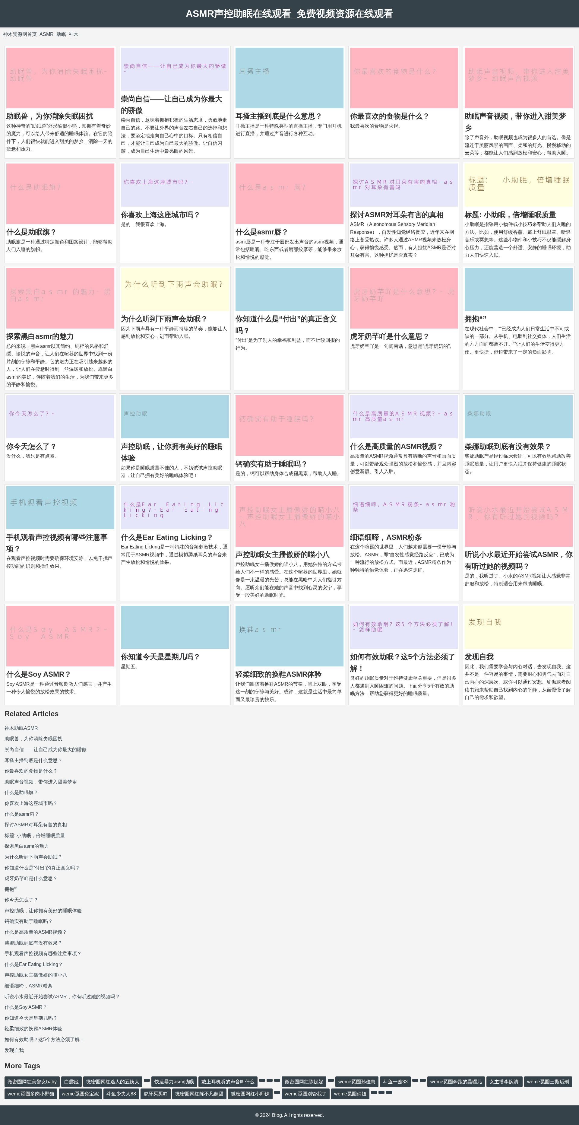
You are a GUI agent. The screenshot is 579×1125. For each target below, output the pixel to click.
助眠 (61, 34)
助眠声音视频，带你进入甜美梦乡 (41, 781)
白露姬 (71, 1081)
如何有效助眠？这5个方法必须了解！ (44, 1039)
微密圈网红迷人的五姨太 (112, 1081)
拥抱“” (475, 319)
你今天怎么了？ (31, 446)
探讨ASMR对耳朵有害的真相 (397, 215)
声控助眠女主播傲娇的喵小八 (283, 554)
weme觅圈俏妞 (350, 1093)
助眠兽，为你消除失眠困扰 (49, 116)
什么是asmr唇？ (262, 232)
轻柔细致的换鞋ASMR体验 (279, 674)
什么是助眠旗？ (31, 232)
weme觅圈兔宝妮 (80, 1093)
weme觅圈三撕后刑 (548, 1081)
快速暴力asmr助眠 (174, 1081)
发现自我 (479, 657)
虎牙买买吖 (156, 1093)
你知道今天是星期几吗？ (161, 657)
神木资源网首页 (20, 34)
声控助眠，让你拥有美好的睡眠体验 (43, 910)
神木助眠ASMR (21, 728)
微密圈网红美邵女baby (32, 1081)
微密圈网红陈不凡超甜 (199, 1093)
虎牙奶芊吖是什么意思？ (390, 336)
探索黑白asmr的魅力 (40, 336)
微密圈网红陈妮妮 (304, 1081)
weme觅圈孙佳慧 (356, 1081)
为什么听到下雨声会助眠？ (164, 319)
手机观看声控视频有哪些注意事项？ (43, 953)
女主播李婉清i (504, 1081)
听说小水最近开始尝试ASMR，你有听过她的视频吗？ (62, 996)
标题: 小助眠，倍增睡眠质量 (510, 215)
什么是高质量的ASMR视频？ (397, 446)
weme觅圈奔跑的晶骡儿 (456, 1081)
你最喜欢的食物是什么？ (390, 116)
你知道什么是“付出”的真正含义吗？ (42, 867)
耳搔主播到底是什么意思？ (279, 116)
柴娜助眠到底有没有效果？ (508, 446)
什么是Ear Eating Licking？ (167, 537)
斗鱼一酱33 (395, 1081)
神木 (73, 34)
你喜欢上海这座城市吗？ (161, 215)
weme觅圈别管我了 (306, 1093)
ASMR (47, 34)
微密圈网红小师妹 (250, 1093)
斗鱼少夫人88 (121, 1093)
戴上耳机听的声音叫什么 (228, 1081)
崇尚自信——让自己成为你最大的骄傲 (46, 749)
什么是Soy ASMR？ (38, 674)
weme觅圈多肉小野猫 (31, 1093)
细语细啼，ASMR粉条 (386, 537)
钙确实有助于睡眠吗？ (272, 464)
